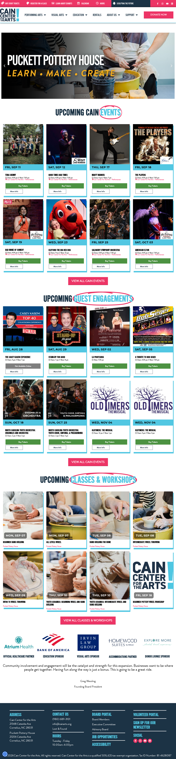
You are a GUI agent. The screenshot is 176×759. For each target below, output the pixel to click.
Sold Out (66, 513)
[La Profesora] (110, 326)
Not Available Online (23, 366)
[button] (4, 65)
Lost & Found (60, 729)
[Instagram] (162, 4)
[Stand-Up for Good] (66, 326)
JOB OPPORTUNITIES (104, 736)
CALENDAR (85, 3)
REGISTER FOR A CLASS (39, 3)
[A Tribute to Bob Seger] (153, 326)
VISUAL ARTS (57, 15)
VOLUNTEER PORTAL (146, 714)
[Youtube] (167, 4)
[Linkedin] (172, 4)
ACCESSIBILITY (101, 744)
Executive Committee (104, 724)
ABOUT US (112, 15)
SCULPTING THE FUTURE (125, 3)
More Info (14, 191)
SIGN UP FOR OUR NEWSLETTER (144, 724)
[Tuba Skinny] (23, 144)
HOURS (102, 3)
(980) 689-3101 (61, 719)
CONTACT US (60, 714)
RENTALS (97, 15)
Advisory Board (100, 729)
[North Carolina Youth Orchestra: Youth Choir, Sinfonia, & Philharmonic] (66, 399)
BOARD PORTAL (102, 714)
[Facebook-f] (158, 4)
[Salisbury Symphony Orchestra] (110, 219)
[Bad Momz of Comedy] (23, 219)
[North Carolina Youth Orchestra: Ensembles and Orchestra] (23, 399)
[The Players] (153, 144)
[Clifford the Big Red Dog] (66, 219)
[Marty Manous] (110, 144)
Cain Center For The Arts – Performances (20, 179)
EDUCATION (78, 15)
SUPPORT (130, 15)
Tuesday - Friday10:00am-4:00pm (63, 743)
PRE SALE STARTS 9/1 (153, 573)
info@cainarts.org (62, 724)
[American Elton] (153, 219)
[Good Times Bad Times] (66, 144)
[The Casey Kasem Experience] (23, 326)
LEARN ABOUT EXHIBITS (64, 3)
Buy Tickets (23, 185)
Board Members (100, 719)
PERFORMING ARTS (33, 15)
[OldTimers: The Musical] (110, 399)
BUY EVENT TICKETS (12, 3)
